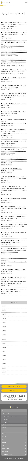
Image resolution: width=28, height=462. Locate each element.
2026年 (4, 305)
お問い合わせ (5, 451)
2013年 (4, 359)
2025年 (4, 310)
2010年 (4, 372)
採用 (3, 445)
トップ (3, 410)
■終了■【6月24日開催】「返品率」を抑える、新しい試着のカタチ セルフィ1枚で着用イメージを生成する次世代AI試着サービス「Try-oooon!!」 (14, 24)
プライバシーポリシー (7, 454)
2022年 (4, 322)
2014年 (4, 355)
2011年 (4, 368)
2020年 (4, 330)
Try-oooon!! (7, 422)
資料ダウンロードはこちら (14, 386)
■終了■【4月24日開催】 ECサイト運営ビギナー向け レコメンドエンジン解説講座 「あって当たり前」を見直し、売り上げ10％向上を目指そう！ (14, 250)
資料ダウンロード (6, 448)
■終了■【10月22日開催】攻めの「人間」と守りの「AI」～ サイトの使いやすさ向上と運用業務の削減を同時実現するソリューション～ (13, 151)
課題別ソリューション (7, 425)
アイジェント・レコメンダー (11, 416)
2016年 (4, 347)
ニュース (4, 436)
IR (2, 439)
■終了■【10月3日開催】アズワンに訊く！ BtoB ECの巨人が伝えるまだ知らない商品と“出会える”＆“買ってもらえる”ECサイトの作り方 (14, 160)
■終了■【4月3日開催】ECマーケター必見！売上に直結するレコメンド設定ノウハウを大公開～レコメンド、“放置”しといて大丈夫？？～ (13, 95)
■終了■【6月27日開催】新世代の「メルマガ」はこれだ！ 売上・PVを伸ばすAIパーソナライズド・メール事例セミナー (13, 208)
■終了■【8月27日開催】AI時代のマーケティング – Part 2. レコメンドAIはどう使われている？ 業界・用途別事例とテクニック (14, 178)
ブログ (3, 430)
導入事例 (4, 428)
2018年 (4, 339)
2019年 (4, 334)
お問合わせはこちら (14, 390)
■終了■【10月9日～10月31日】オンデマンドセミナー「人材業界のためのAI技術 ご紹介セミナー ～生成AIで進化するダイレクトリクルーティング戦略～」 (13, 61)
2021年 (4, 326)
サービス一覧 (6, 413)
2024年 (4, 314)
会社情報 (4, 442)
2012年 (4, 363)
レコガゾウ (6, 419)
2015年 (4, 351)
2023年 (4, 318)
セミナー (4, 433)
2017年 (4, 343)
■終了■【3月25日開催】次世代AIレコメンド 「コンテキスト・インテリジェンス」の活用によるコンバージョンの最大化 (14, 34)
